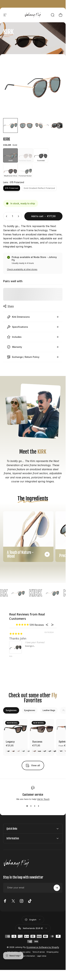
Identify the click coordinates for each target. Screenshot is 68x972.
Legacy (10, 741)
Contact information (27, 956)
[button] (10, 125)
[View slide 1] (27, 806)
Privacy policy (25, 952)
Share (11, 306)
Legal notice (41, 956)
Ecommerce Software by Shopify (43, 947)
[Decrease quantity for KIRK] (6, 216)
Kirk (10, 656)
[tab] (11, 710)
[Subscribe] (57, 888)
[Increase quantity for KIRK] (18, 216)
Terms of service (38, 952)
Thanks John (17, 638)
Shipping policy (52, 952)
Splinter (63, 741)
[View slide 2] (31, 806)
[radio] (10, 155)
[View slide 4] (38, 806)
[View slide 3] (35, 806)
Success (37, 741)
